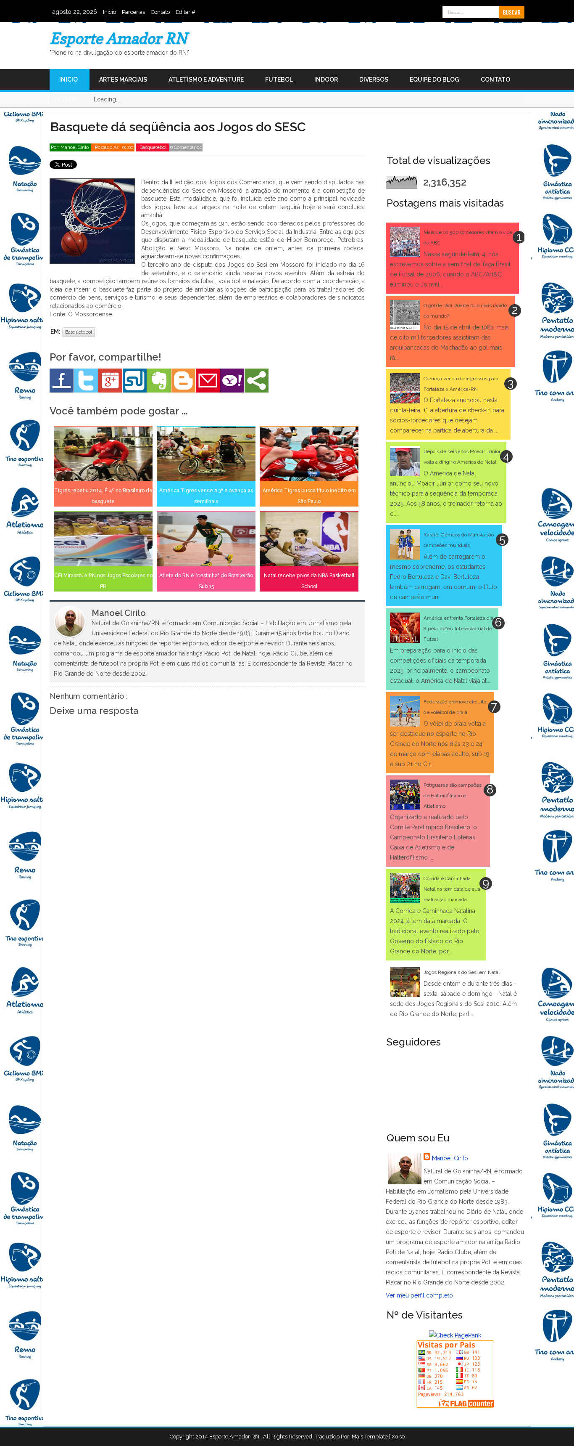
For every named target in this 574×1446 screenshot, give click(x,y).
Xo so (398, 1436)
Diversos (373, 79)
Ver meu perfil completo (419, 1295)
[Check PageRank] (455, 1335)
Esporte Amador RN (118, 38)
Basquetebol (154, 147)
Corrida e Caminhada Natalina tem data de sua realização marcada (452, 889)
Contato (160, 12)
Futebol (279, 79)
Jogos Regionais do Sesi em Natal (462, 972)
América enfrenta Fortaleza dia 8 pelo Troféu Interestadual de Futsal (458, 628)
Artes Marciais (123, 79)
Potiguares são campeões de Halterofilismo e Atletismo (453, 795)
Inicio (109, 12)
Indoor (326, 79)
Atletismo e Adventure (206, 79)
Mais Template (370, 1436)
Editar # (185, 12)
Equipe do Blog (434, 79)
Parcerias (133, 12)
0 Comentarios (185, 147)
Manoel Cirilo (450, 1158)
